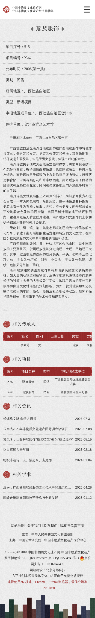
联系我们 (50, 526)
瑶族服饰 (28, 381)
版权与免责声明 (72, 526)
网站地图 (18, 526)
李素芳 (25, 345)
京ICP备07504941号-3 (63, 558)
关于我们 (34, 526)
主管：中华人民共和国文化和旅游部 (47, 534)
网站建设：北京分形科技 (47, 570)
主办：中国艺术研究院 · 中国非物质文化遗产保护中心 (47, 540)
